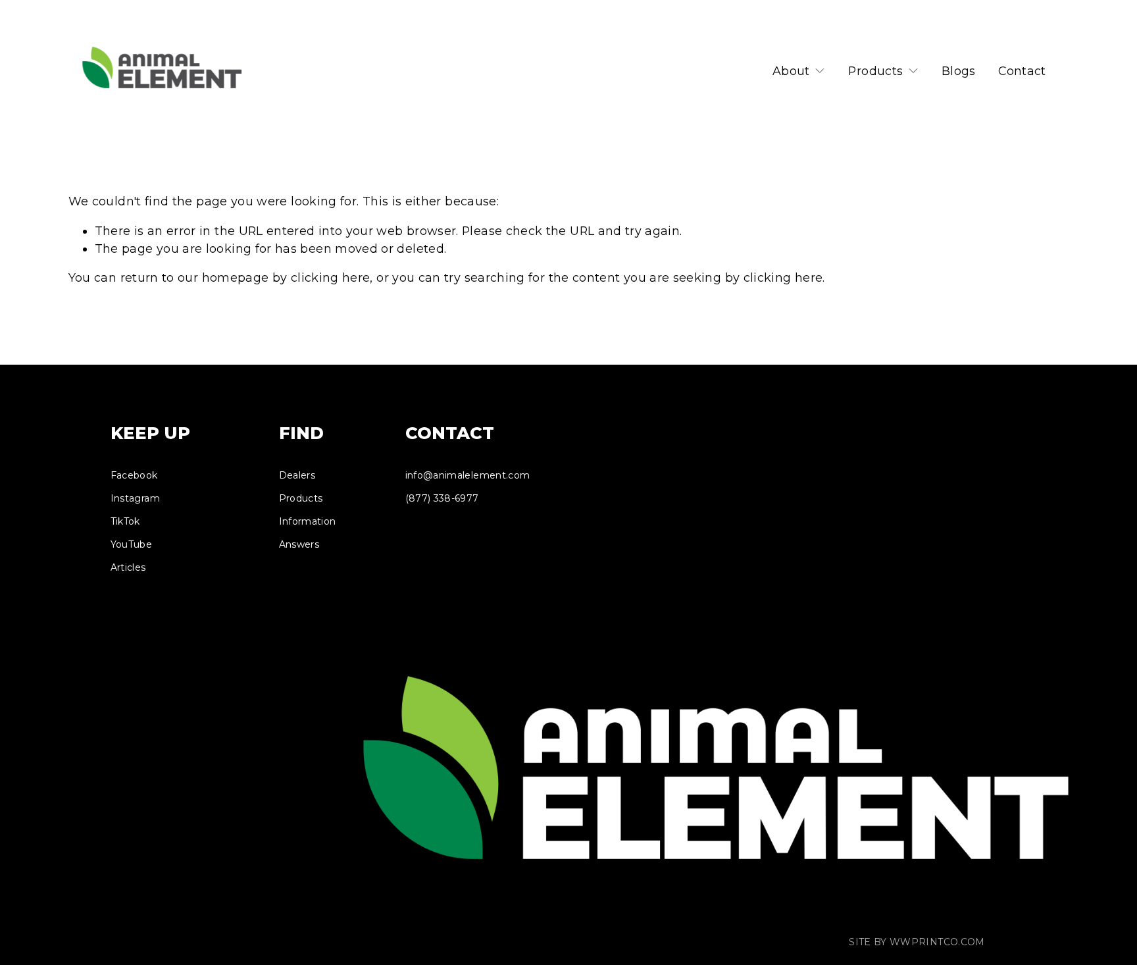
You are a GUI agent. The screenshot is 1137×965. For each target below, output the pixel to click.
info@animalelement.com (467, 475)
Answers (299, 544)
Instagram (135, 498)
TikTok (125, 521)
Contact (1022, 71)
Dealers (297, 475)
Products (301, 498)
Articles (128, 567)
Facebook (134, 475)
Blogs (959, 71)
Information (307, 521)
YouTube (132, 544)
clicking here (330, 277)
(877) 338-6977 (442, 498)
